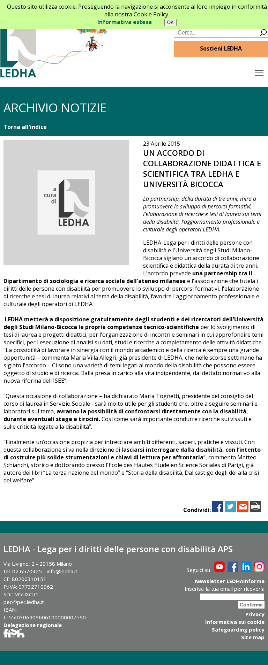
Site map (253, 637)
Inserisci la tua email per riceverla (225, 588)
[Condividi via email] (242, 510)
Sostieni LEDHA (221, 48)
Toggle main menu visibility (259, 72)
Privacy (255, 614)
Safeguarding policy (238, 629)
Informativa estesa (124, 22)
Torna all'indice (25, 127)
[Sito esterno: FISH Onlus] (13, 635)
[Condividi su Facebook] (217, 510)
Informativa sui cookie (235, 621)
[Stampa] (255, 510)
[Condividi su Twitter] (230, 510)
